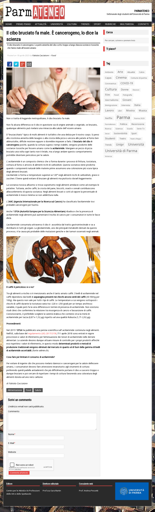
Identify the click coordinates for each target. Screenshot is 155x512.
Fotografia (127, 95)
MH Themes (36, 507)
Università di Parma (121, 150)
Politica (123, 124)
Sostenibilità (120, 133)
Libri (120, 110)
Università (57, 24)
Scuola (130, 128)
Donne (125, 89)
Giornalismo (111, 99)
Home (8, 24)
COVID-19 (126, 83)
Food (53, 55)
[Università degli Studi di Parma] (132, 491)
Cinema (121, 77)
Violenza (108, 156)
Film (107, 94)
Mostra (130, 110)
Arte (120, 72)
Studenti (110, 138)
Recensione (137, 124)
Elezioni (136, 90)
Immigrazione (111, 105)
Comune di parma (139, 78)
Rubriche (110, 24)
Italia (137, 105)
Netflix (108, 118)
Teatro (122, 138)
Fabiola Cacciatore (40, 55)
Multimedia (127, 24)
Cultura (72, 24)
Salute (38, 390)
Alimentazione (15, 390)
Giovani (127, 100)
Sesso (107, 134)
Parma (123, 117)
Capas (108, 77)
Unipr (120, 144)
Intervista (125, 105)
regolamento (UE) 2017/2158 (42, 333)
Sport (97, 24)
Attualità (40, 24)
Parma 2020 (139, 118)
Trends (85, 24)
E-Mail (11, 443)
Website (12, 452)
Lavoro (109, 110)
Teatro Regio (135, 139)
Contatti (143, 24)
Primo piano (23, 24)
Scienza (119, 128)
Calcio (141, 72)
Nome (11, 434)
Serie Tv (141, 128)
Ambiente (109, 72)
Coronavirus (110, 83)
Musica (143, 110)
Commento (13, 411)
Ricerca (108, 128)
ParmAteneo (110, 124)
